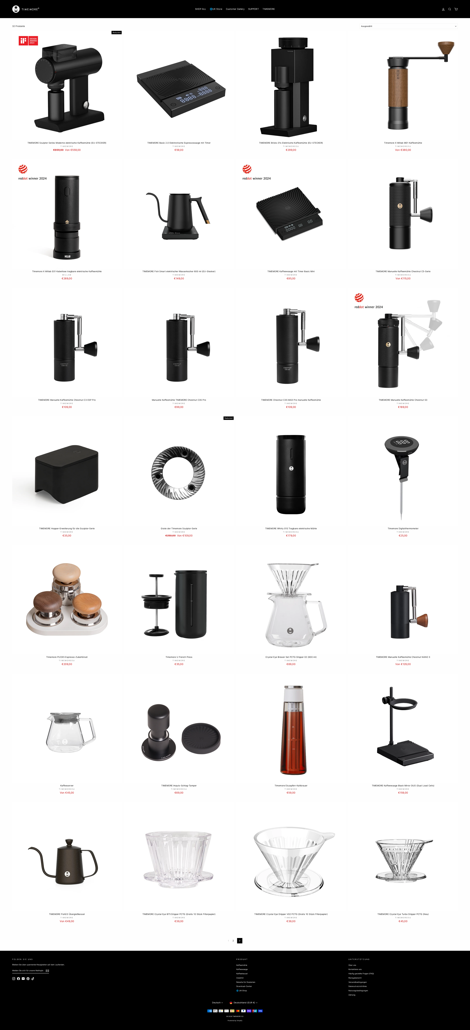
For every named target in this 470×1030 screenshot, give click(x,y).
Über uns (352, 965)
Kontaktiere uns (355, 969)
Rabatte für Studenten (245, 982)
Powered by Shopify (235, 1020)
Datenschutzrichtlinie (357, 986)
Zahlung (351, 995)
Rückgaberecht (355, 978)
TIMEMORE (269, 9)
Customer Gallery (235, 9)
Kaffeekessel (241, 974)
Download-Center (244, 986)
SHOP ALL (200, 9)
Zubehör (240, 978)
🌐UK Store (216, 9)
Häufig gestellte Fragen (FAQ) (361, 974)
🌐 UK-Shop (241, 991)
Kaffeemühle (241, 965)
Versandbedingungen (357, 982)
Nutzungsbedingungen (358, 991)
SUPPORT (253, 9)
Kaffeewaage (242, 969)
